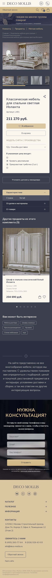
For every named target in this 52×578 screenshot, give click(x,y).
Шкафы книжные (28, 323)
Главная (6, 34)
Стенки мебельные (11, 333)
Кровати (28, 328)
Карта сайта (9, 561)
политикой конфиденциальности (30, 471)
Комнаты (7, 29)
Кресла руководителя (12, 328)
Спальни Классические (11, 36)
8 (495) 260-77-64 (14, 542)
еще (24, 333)
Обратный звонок (15, 554)
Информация (12, 511)
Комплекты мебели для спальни (23, 34)
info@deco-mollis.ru (14, 546)
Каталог (9, 502)
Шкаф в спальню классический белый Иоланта (25, 281)
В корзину (26, 133)
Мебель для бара (10, 323)
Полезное (10, 506)
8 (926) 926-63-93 (34, 542)
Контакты (10, 520)
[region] (26, 80)
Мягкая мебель (36, 29)
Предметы (20, 29)
